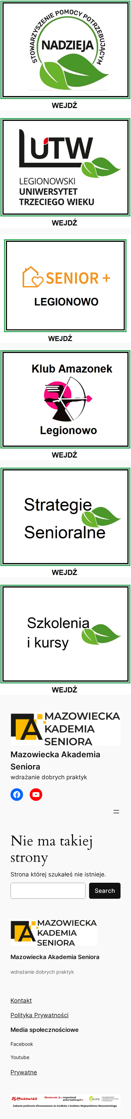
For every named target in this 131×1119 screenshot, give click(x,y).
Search (105, 890)
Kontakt (21, 1000)
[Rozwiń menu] (116, 811)
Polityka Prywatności (39, 1015)
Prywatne (23, 1072)
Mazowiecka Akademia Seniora (55, 956)
